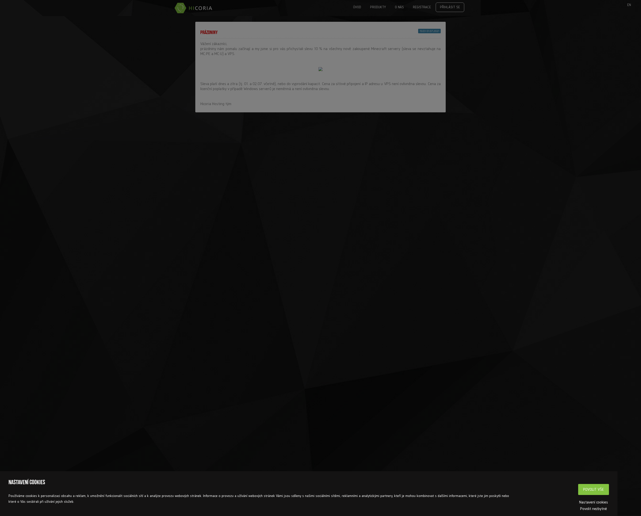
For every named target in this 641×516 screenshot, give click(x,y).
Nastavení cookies (593, 502)
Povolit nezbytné (593, 508)
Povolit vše (593, 489)
